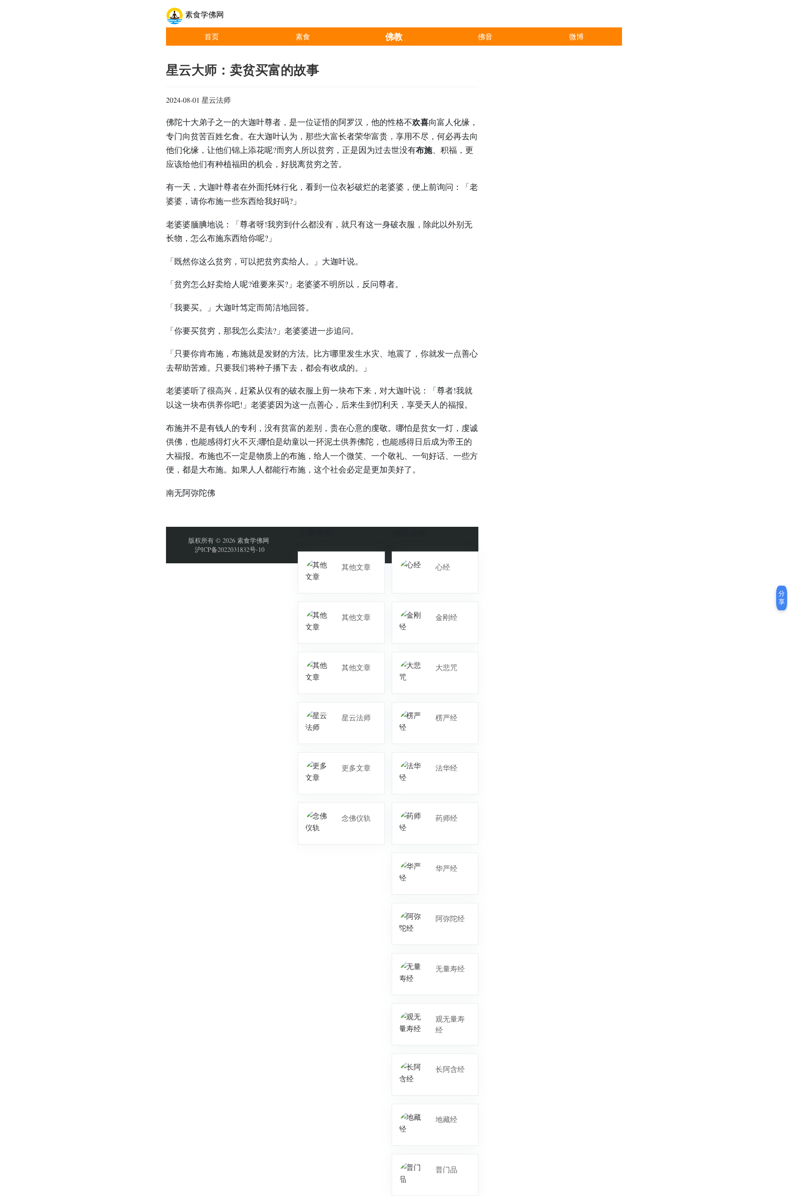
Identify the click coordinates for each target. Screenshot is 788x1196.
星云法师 (216, 100)
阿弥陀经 (450, 918)
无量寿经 (450, 968)
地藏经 (446, 1119)
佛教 (394, 36)
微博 (576, 36)
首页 (211, 36)
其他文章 (356, 567)
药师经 (446, 818)
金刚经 (446, 617)
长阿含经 (450, 1069)
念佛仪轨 (356, 818)
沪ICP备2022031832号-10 (229, 549)
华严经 (446, 868)
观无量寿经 (450, 1024)
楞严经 (446, 717)
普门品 (446, 1169)
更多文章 (356, 767)
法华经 (446, 767)
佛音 (485, 36)
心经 (442, 567)
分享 (781, 597)
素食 (303, 36)
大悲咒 (446, 667)
